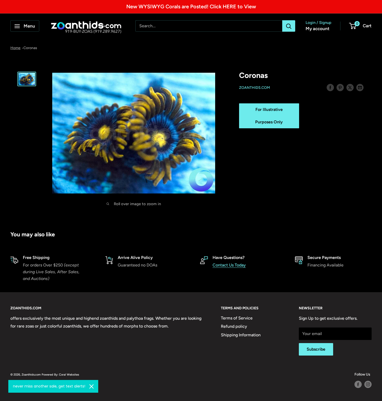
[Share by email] (360, 87)
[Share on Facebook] (330, 87)
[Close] (91, 386)
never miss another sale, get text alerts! (49, 386)
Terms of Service (237, 318)
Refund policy (234, 326)
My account (318, 28)
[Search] (288, 26)
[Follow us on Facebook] (358, 384)
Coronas (30, 48)
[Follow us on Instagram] (368, 384)
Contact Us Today (229, 265)
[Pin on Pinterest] (340, 87)
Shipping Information (241, 334)
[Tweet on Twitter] (350, 87)
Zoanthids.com (254, 87)
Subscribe (316, 349)
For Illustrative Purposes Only (269, 115)
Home (15, 48)
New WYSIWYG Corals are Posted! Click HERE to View (191, 6)
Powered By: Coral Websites (60, 374)
